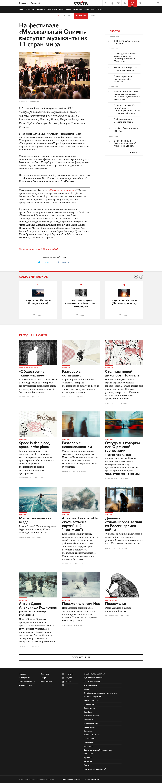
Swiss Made (88, 742)
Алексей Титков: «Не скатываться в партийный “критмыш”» (80, 524)
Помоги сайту (36, 3)
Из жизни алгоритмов (92, 697)
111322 (124, 548)
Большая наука (89, 739)
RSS (66, 685)
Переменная (88, 731)
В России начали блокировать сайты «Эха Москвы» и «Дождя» (126, 143)
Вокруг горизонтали (92, 682)
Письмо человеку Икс (81, 604)
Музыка (40, 9)
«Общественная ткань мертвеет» (33, 373)
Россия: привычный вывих (30, 368)
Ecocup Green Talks (91, 701)
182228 (81, 315)
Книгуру (87, 765)
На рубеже (88, 712)
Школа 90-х (88, 761)
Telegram (68, 678)
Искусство (30, 9)
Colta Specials (96, 9)
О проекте (23, 3)
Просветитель (89, 708)
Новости (81, 16)
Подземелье (115, 604)
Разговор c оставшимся (72, 373)
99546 (125, 403)
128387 (126, 615)
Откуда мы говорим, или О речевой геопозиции (123, 447)
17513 (37, 397)
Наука (86, 9)
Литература (52, 9)
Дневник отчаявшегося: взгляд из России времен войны (123, 524)
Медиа (68, 9)
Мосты (86, 689)
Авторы (43, 678)
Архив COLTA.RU (25, 685)
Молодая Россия (90, 685)
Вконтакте (69, 674)
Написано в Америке (92, 735)
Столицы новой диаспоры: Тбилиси (122, 373)
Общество (77, 9)
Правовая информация (71, 779)
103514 (83, 471)
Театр (61, 9)
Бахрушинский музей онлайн (95, 769)
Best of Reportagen (91, 723)
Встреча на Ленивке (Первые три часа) (124, 302)
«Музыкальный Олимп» (61, 190)
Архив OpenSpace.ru (27, 682)
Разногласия (88, 746)
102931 (125, 478)
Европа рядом (89, 727)
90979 (79, 625)
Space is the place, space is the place (34, 445)
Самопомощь (89, 704)
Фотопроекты (24, 678)
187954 (38, 315)
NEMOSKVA (88, 720)
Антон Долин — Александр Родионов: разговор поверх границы (38, 609)
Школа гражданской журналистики (98, 750)
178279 (124, 315)
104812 (80, 564)
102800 (82, 397)
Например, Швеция (91, 716)
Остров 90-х (88, 754)
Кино (21, 9)
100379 (40, 478)
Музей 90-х (88, 758)
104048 (38, 537)
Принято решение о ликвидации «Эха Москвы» (124, 79)
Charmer (95, 779)
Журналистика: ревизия (93, 678)
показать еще (81, 657)
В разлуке (66, 368)
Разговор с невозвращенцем (77, 445)
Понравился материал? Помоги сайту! (38, 249)
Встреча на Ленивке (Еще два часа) (38, 302)
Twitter (68, 682)
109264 (37, 646)
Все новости (135, 152)
